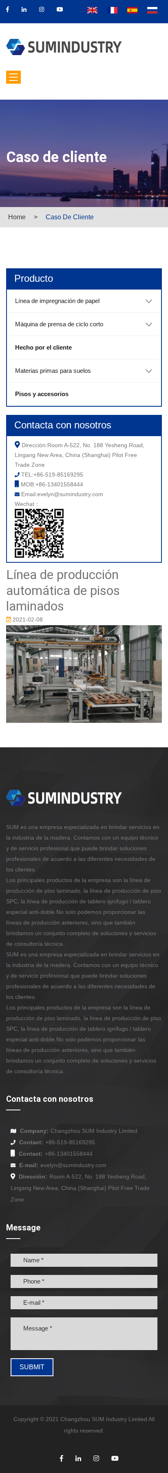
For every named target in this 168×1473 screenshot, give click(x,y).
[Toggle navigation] (13, 77)
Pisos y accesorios (42, 393)
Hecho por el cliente (43, 347)
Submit (32, 1367)
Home (17, 217)
